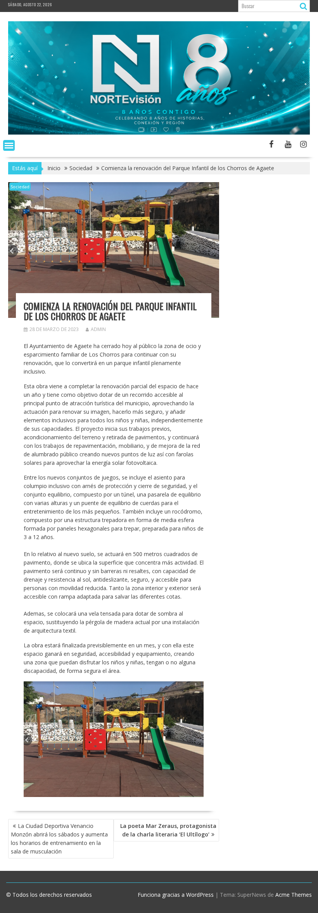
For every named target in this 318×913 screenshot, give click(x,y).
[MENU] (9, 145)
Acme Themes (293, 894)
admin (98, 329)
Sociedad (19, 186)
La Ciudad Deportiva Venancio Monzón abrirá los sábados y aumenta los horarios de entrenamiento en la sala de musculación (59, 838)
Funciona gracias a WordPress (176, 894)
